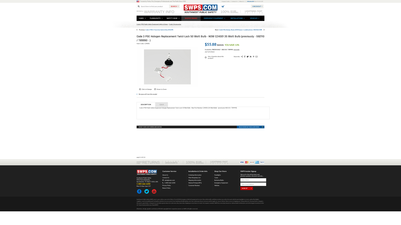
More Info (236, 49)
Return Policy (166, 188)
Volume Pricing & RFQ (195, 183)
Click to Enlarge (147, 89)
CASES (141, 18)
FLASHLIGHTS (155, 18)
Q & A (162, 104)
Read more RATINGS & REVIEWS (249, 127)
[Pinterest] (254, 57)
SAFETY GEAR (172, 18)
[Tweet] (248, 57)
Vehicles (216, 185)
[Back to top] (394, 218)
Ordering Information (194, 175)
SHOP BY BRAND (191, 18)
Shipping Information (194, 180)
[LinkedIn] (251, 57)
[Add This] (242, 57)
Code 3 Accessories (175, 24)
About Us (241, 1)
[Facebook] (245, 57)
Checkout (256, 6)
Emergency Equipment (221, 183)
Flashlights (217, 175)
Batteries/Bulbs (219, 180)
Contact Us (235, 1)
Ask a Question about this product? (216, 57)
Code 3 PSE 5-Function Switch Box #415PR (156, 30)
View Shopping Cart (194, 177)
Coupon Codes (226, 1)
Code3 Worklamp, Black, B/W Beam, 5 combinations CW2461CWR (238, 30)
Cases (216, 177)
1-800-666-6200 (169, 183)
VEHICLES (253, 18)
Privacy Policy (166, 185)
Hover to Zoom (162, 89)
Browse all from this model (148, 94)
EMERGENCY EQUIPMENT (213, 18)
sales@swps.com (169, 180)
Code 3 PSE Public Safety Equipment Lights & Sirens (152, 24)
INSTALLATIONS (237, 18)
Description (146, 104)
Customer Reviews (194, 185)
